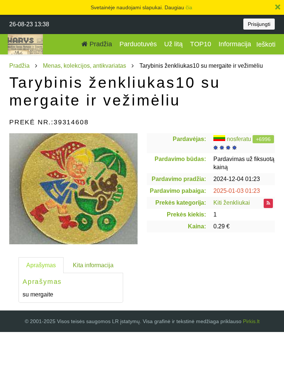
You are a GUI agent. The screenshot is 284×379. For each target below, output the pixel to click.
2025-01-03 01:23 (236, 191)
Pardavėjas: (189, 139)
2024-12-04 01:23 (236, 179)
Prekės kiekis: (186, 214)
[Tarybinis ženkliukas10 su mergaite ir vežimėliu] (73, 188)
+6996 (263, 139)
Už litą (173, 44)
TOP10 (200, 44)
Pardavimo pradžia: (179, 179)
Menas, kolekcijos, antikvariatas (84, 66)
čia (189, 7)
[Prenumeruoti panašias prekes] (268, 203)
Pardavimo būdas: (180, 159)
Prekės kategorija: (180, 202)
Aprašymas (41, 265)
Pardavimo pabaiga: (178, 191)
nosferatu (239, 139)
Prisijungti (259, 24)
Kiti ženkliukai (231, 202)
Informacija (235, 44)
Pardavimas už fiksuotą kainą (243, 163)
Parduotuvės (138, 44)
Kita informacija (93, 265)
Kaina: (197, 226)
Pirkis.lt (251, 321)
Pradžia (100, 44)
